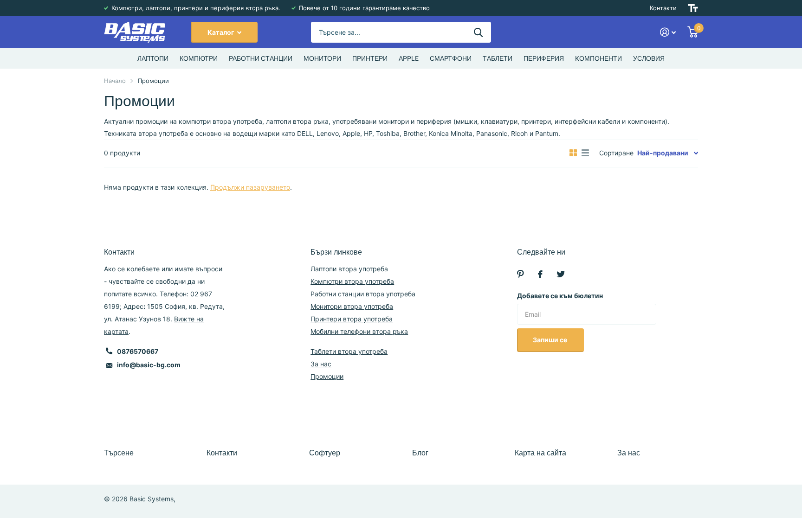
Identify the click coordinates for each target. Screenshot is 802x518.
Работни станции (260, 58)
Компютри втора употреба (352, 281)
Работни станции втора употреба (362, 294)
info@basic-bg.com (149, 365)
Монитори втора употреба (351, 306)
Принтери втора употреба (351, 319)
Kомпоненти (598, 58)
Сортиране (616, 153)
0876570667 (137, 351)
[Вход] (668, 32)
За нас (320, 364)
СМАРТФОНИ (451, 58)
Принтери (370, 58)
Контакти (663, 8)
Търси (478, 32)
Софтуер (324, 452)
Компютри (199, 58)
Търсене (119, 452)
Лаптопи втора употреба (349, 269)
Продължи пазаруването (250, 187)
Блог (420, 452)
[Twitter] (560, 274)
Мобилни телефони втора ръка (359, 331)
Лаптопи (152, 58)
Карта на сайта (540, 452)
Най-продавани (662, 153)
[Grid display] (573, 153)
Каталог (221, 32)
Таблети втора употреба (349, 351)
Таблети (497, 58)
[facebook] (540, 274)
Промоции (326, 376)
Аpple (409, 58)
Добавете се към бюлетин (560, 296)
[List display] (585, 153)
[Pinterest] (520, 274)
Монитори (322, 58)
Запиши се (551, 340)
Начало (115, 80)
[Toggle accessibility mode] (693, 8)
